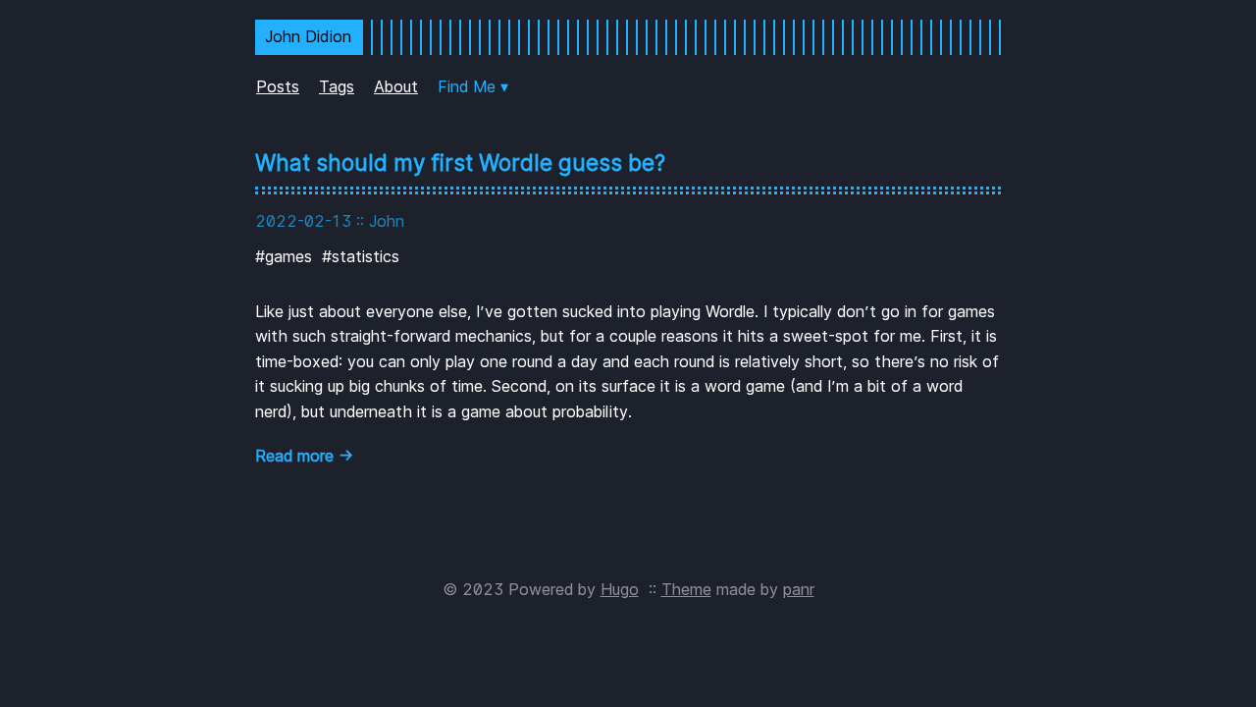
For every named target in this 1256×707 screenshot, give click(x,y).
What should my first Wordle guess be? (460, 162)
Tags (336, 86)
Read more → (304, 455)
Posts (277, 86)
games (288, 256)
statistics (365, 256)
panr (798, 589)
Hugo (620, 589)
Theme (686, 589)
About (396, 86)
